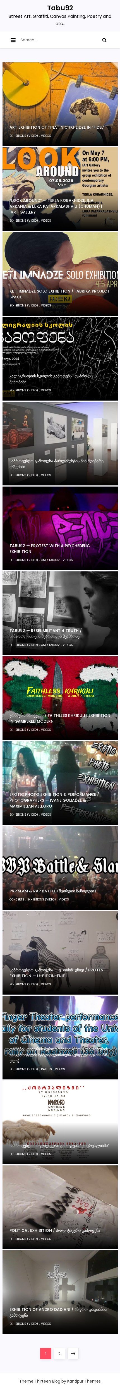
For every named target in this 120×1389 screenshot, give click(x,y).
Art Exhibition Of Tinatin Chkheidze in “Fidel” (57, 127)
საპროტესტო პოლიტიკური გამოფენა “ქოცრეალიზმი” (59, 1145)
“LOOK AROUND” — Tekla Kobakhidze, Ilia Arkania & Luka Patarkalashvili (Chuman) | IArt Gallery (55, 206)
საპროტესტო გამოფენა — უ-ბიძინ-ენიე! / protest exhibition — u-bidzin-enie (57, 973)
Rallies (46, 1069)
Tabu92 (60, 8)
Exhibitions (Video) (23, 136)
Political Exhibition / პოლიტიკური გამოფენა (54, 1230)
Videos (46, 136)
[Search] (104, 40)
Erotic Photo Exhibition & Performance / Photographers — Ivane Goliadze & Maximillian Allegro (54, 800)
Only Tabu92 (50, 560)
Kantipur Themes (84, 1381)
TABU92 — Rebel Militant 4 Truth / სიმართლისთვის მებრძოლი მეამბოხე (45, 633)
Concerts (16, 899)
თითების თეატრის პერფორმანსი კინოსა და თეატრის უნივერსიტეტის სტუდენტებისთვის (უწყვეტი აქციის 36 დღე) (58, 1055)
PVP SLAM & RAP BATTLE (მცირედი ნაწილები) (52, 891)
